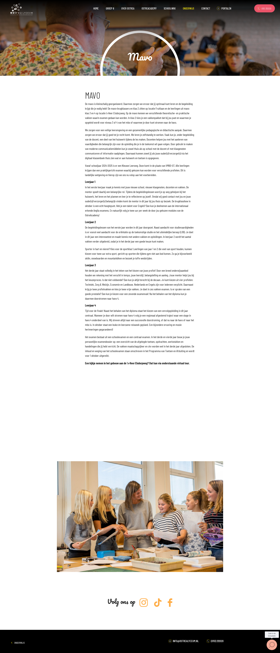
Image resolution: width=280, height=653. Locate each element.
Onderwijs (19, 642)
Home (96, 8)
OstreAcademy (149, 8)
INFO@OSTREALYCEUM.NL (185, 641)
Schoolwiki (170, 8)
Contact (205, 8)
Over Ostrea (127, 8)
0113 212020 (266, 8)
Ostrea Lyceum (21, 9)
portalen (226, 8)
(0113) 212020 (217, 641)
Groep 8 (110, 8)
